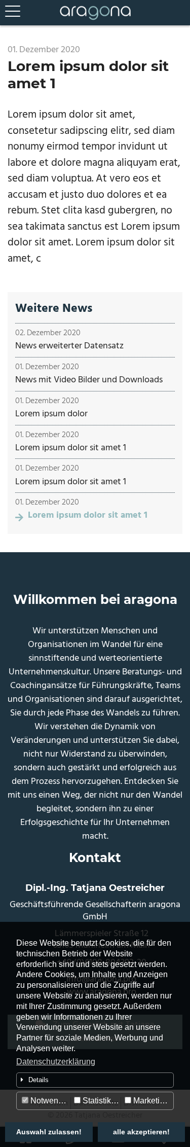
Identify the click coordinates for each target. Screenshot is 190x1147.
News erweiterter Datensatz (69, 346)
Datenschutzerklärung (55, 1061)
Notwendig (48, 1100)
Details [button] (38, 1080)
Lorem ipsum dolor (51, 414)
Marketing (150, 1100)
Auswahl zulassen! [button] (49, 1132)
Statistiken (100, 1100)
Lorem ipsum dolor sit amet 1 (70, 448)
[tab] (95, 1080)
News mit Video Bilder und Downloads (89, 380)
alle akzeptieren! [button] (141, 1132)
